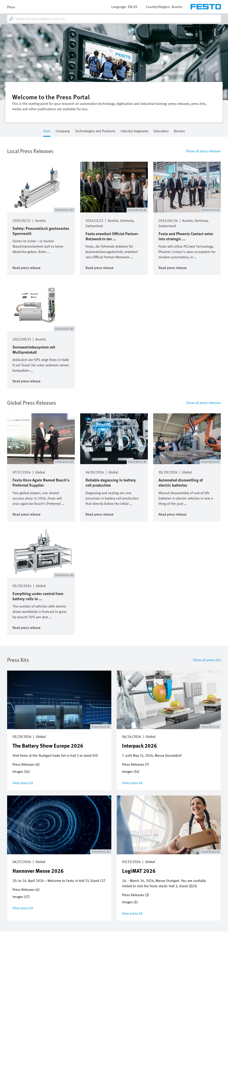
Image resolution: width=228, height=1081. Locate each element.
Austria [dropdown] (177, 6)
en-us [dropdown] (132, 6)
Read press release (26, 267)
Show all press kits (207, 660)
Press (11, 7)
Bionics (179, 131)
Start (46, 131)
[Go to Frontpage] (206, 6)
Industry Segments (134, 131)
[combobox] (114, 19)
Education (161, 131)
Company (63, 131)
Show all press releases (203, 151)
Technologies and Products (95, 131)
